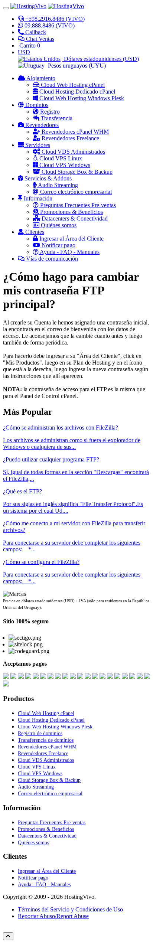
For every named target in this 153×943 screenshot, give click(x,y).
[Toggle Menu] (6, 8)
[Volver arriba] (8, 936)
